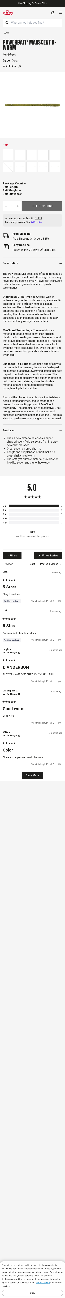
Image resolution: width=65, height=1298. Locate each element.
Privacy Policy (43, 1282)
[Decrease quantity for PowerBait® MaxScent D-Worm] (6, 206)
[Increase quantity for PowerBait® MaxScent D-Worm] (17, 206)
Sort (32, 564)
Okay (32, 1293)
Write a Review (51, 556)
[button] (12, 66)
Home (6, 33)
